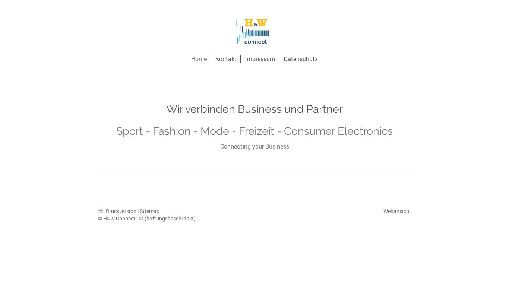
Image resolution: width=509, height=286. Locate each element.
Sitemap (149, 210)
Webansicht (397, 210)
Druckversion (121, 210)
